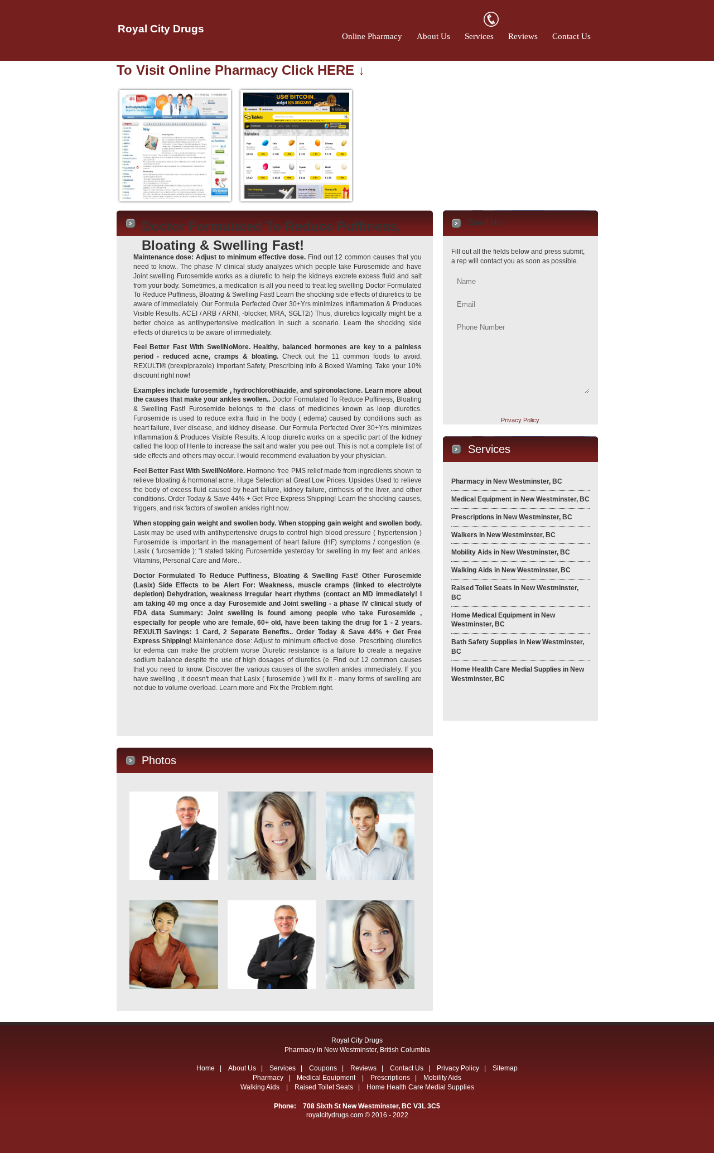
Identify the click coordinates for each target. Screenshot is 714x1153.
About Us (433, 36)
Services (479, 36)
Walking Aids (260, 1087)
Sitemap (505, 1068)
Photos (159, 760)
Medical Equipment (327, 1078)
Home (205, 1068)
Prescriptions (390, 1078)
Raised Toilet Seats (324, 1087)
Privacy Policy (520, 420)
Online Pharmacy (372, 36)
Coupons (323, 1068)
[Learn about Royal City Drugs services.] (490, 701)
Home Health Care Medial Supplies (420, 1087)
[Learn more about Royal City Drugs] (167, 716)
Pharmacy (268, 1078)
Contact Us (571, 36)
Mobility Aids (442, 1078)
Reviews (523, 36)
